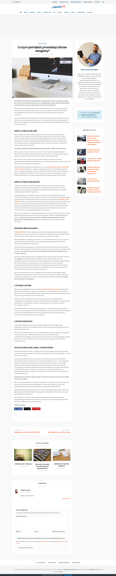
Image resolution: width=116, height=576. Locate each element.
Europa (66, 12)
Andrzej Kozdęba (49, 54)
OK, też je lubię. (68, 575)
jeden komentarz (21, 516)
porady (15, 414)
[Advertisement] (58, 24)
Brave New (92, 569)
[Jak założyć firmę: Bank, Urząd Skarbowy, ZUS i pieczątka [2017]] (42, 455)
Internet (32, 12)
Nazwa (18, 531)
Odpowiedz (65, 498)
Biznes (40, 43)
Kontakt (97, 2)
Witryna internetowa (58, 531)
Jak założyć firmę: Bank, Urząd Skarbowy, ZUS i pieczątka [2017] (42, 466)
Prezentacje (47, 12)
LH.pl (61, 571)
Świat (73, 12)
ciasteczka (60, 574)
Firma (25, 12)
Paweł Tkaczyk (25, 490)
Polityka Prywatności (70, 569)
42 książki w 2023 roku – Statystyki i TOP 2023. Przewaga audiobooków (94, 190)
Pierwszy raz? (64, 2)
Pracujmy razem (76, 2)
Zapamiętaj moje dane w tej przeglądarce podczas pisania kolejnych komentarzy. (41, 538)
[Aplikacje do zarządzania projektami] (61, 455)
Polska (59, 12)
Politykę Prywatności (45, 541)
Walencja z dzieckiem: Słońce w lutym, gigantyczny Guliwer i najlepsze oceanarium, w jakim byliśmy (94, 140)
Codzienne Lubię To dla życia (23, 464)
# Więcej (90, 12)
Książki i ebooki (87, 2)
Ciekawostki (81, 12)
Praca (39, 12)
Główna (54, 2)
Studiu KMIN (19, 232)
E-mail (36, 531)
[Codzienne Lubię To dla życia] (23, 455)
